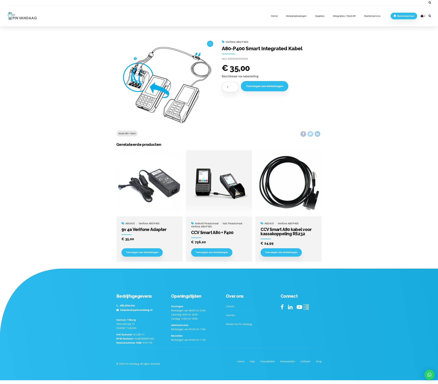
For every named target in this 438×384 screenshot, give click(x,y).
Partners (230, 315)
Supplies (319, 16)
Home (274, 16)
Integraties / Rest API (344, 16)
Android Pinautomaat (207, 223)
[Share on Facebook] (303, 134)
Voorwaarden (287, 361)
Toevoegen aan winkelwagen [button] (142, 252)
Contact (230, 306)
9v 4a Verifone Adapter (144, 229)
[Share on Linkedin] (317, 134)
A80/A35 (130, 223)
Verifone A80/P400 (237, 41)
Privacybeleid (267, 361)
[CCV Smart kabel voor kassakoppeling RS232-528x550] (288, 183)
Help (252, 361)
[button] (429, 375)
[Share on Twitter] (310, 134)
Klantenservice (372, 16)
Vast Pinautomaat (232, 223)
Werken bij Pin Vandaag (239, 324)
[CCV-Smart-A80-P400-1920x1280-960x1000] (219, 183)
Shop (319, 361)
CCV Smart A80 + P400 (212, 232)
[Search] (430, 2)
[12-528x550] (149, 183)
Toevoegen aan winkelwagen (264, 86)
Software (305, 361)
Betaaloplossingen (296, 16)
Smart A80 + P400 (127, 133)
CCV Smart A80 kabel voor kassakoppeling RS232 (286, 231)
